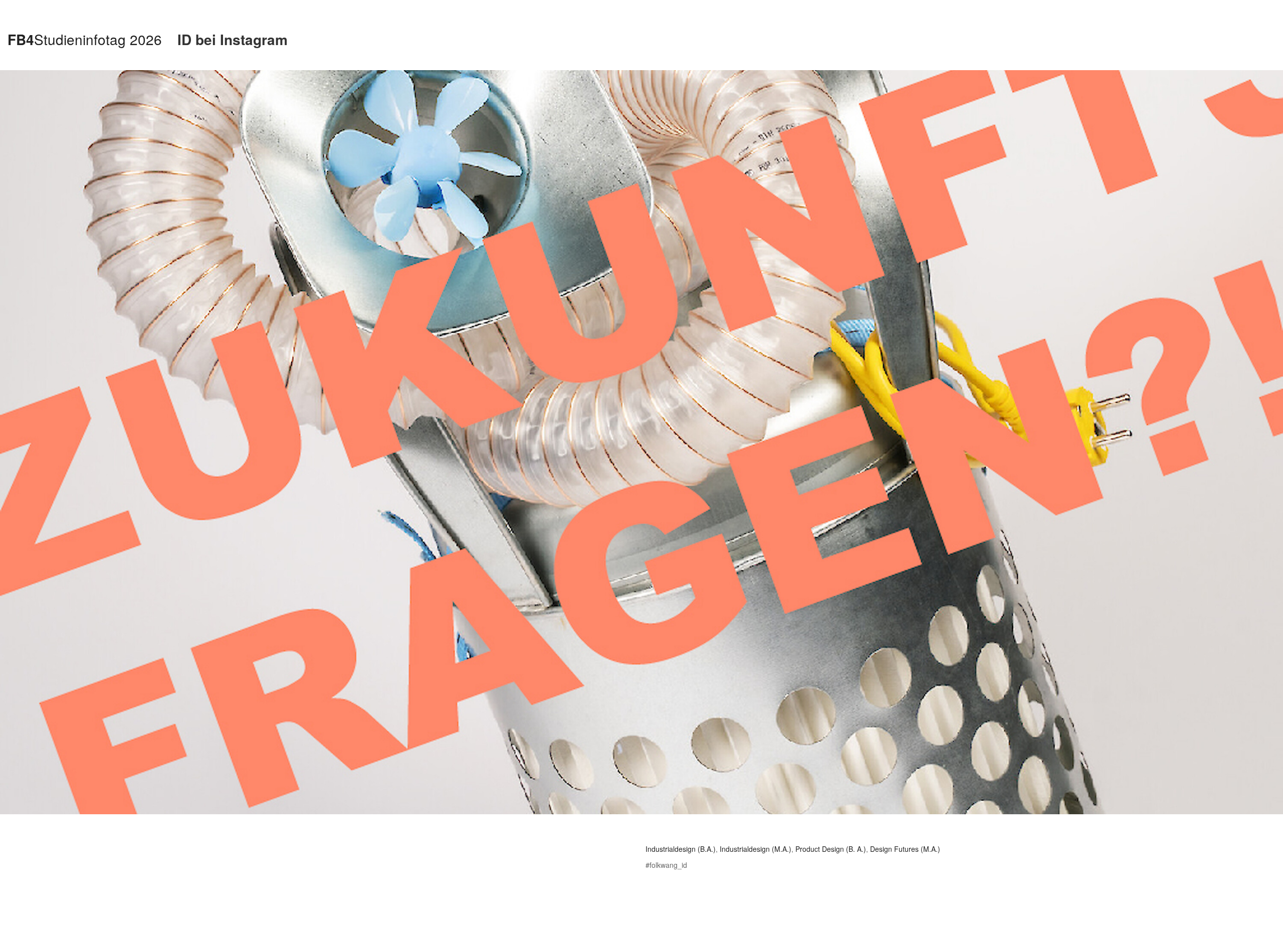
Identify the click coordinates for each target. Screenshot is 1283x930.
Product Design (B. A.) (830, 849)
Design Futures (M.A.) (905, 849)
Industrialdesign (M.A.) (755, 849)
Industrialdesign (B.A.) (681, 849)
